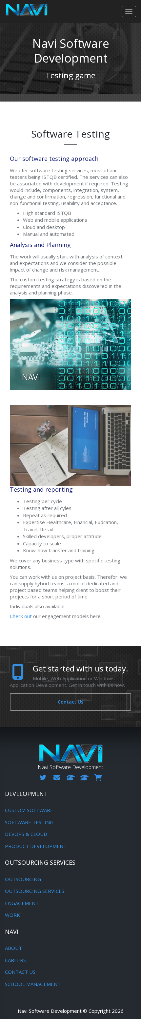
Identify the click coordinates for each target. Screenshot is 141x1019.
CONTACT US (20, 972)
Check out (21, 616)
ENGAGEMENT (22, 903)
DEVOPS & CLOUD (26, 834)
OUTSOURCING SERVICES (34, 891)
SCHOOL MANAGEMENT (33, 984)
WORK (12, 915)
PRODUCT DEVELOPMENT (36, 846)
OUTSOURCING (23, 879)
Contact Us (70, 702)
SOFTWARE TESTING (29, 822)
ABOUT (13, 948)
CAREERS (15, 960)
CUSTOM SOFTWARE (29, 810)
